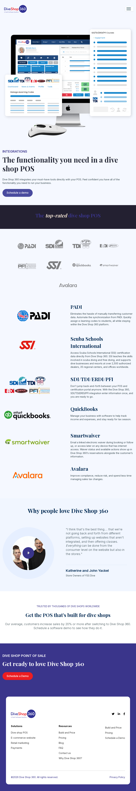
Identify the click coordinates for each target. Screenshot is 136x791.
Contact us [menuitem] (65, 753)
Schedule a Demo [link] (18, 676)
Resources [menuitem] (65, 726)
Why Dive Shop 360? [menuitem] (70, 758)
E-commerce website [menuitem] (23, 737)
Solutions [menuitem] (16, 726)
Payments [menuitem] (16, 747)
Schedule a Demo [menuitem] (115, 737)
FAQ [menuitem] (61, 747)
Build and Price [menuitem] (67, 732)
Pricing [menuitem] (62, 737)
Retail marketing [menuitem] (20, 742)
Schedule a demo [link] (18, 192)
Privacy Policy (117, 777)
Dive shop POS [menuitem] (19, 732)
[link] (15, 8)
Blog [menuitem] (61, 742)
